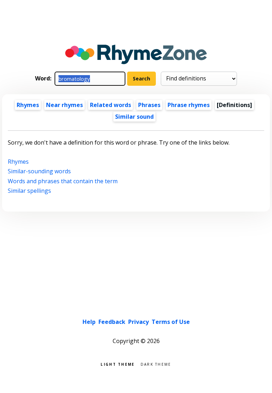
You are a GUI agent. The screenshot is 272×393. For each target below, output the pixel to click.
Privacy (138, 322)
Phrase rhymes (189, 105)
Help (89, 322)
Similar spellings (29, 191)
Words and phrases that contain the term (63, 181)
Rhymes (28, 105)
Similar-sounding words (39, 171)
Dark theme (156, 363)
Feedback (111, 322)
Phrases (149, 105)
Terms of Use (171, 322)
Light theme (118, 363)
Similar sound (134, 116)
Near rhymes (64, 105)
